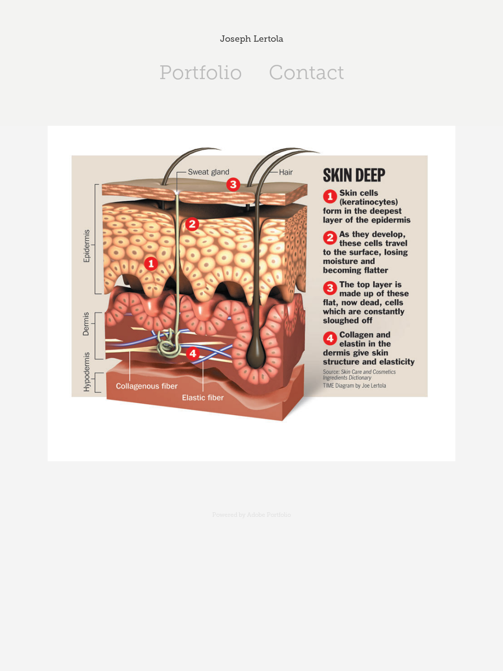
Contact (306, 72)
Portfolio (200, 72)
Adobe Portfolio (269, 514)
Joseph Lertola (251, 39)
